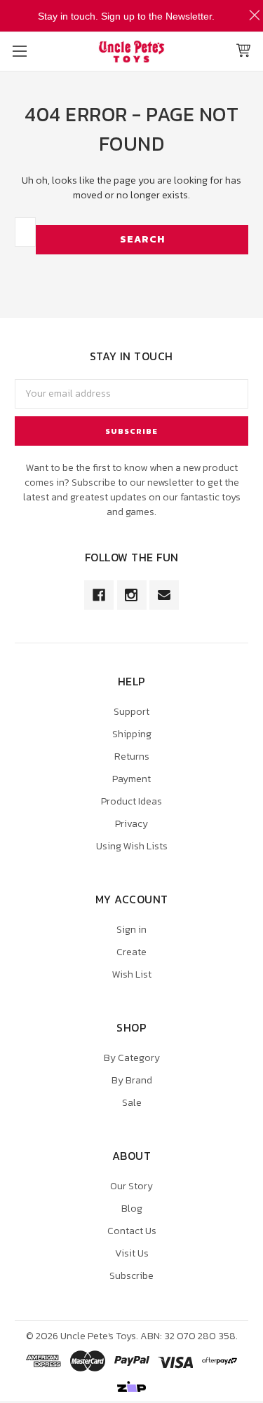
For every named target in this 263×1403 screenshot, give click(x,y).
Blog (131, 1208)
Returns (131, 756)
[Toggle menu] (19, 51)
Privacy (131, 823)
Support (131, 711)
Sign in (131, 929)
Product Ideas (131, 801)
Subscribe (131, 1275)
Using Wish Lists (132, 846)
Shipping (131, 734)
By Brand (132, 1080)
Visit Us (132, 1253)
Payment (131, 779)
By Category (132, 1057)
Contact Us (131, 1231)
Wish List (131, 974)
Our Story (131, 1186)
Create (131, 952)
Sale (132, 1102)
